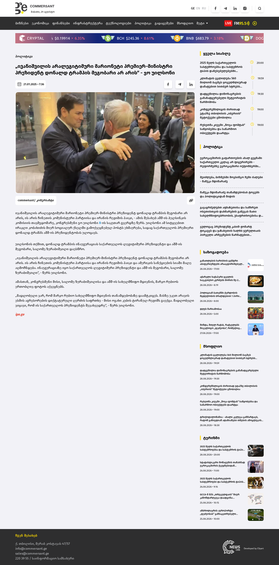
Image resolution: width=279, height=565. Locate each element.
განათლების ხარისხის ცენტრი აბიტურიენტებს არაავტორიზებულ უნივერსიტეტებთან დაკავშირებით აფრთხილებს (221, 262)
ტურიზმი (211, 438)
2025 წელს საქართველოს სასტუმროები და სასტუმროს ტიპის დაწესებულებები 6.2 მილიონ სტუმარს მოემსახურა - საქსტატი (221, 480)
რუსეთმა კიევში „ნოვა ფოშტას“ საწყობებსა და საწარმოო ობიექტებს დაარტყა (229, 403)
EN (198, 8)
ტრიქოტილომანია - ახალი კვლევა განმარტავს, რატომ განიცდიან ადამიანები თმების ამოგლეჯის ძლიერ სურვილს (230, 419)
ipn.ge (19, 314)
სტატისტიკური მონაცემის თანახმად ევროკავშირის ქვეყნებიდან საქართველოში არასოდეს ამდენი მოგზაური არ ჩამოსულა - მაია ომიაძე (222, 464)
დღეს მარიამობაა (211, 309)
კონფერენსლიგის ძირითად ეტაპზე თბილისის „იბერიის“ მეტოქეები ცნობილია (228, 388)
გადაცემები (164, 23)
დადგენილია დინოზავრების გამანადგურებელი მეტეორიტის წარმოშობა (229, 372)
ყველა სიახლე (216, 53)
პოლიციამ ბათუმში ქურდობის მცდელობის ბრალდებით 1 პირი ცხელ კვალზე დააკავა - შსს (219, 294)
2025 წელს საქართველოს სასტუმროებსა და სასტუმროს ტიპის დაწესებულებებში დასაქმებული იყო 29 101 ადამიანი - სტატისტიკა (222, 448)
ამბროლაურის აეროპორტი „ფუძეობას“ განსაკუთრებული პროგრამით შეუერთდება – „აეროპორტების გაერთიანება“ (219, 512)
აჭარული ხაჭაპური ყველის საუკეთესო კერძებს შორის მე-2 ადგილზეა (219, 278)
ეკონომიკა (40, 23)
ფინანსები (61, 23)
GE (193, 8)
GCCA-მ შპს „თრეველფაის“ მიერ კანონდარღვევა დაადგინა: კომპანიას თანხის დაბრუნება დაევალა (219, 496)
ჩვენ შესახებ (26, 535)
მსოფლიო (185, 23)
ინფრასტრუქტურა (88, 23)
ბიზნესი (22, 23)
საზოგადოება (216, 252)
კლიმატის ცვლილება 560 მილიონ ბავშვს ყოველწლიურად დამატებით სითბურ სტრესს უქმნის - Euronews (227, 357)
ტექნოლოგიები (118, 23)
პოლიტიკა (143, 23)
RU (204, 8)
